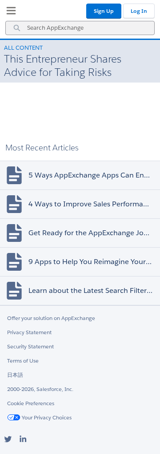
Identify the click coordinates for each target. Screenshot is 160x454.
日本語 (15, 375)
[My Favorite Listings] (9, 12)
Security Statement (30, 346)
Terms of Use (23, 360)
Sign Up (104, 11)
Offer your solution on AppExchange (51, 318)
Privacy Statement (29, 332)
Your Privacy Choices (46, 417)
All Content (23, 47)
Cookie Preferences (30, 403)
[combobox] (80, 28)
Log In (139, 11)
